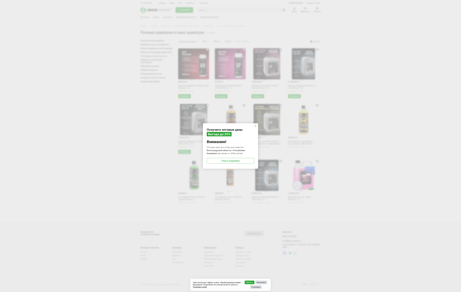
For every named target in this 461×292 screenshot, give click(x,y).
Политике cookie (200, 287)
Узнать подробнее (230, 161)
